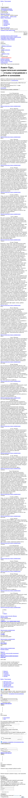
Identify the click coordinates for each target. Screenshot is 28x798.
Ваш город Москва (5, 14)
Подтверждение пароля (7, 733)
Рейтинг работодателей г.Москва (9, 616)
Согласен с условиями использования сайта (13, 742)
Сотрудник (3, 777)
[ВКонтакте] (1, 689)
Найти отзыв (13, 16)
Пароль (2, 700)
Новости (5, 20)
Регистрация (8, 1)
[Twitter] (3, 689)
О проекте (5, 22)
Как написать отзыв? (8, 682)
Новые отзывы (4, 617)
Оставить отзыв (7, 684)
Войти (2, 1)
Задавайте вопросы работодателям (9, 35)
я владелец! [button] (3, 88)
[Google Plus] (9, 689)
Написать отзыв (7, 681)
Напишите (16, 795)
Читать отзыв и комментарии (8, 630)
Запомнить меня (6, 702)
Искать (25, 34)
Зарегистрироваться (6, 57)
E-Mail (2, 726)
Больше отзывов (5, 649)
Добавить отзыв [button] (4, 16)
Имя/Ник (3, 724)
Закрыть (3, 766)
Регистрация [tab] (6, 717)
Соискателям (6, 24)
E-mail (2, 699)
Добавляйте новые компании (8, 38)
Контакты (5, 21)
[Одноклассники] (4, 689)
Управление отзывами (6, 8)
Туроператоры (14, 80)
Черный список (7, 685)
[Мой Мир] (6, 689)
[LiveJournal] (7, 689)
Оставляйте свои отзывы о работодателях (11, 37)
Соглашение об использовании (16, 693)
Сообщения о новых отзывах (8, 39)
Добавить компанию (6, 46)
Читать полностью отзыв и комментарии (11, 106)
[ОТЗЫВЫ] (7, 10)
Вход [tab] (4, 719)
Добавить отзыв (5, 53)
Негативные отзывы (8, 686)
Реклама (5, 25)
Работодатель (4, 778)
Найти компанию (5, 49)
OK (1, 695)
